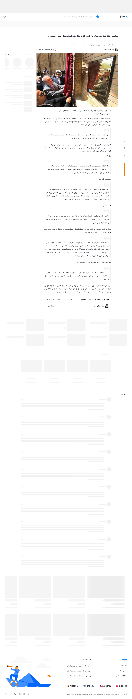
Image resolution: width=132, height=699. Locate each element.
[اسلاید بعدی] (2, 65)
